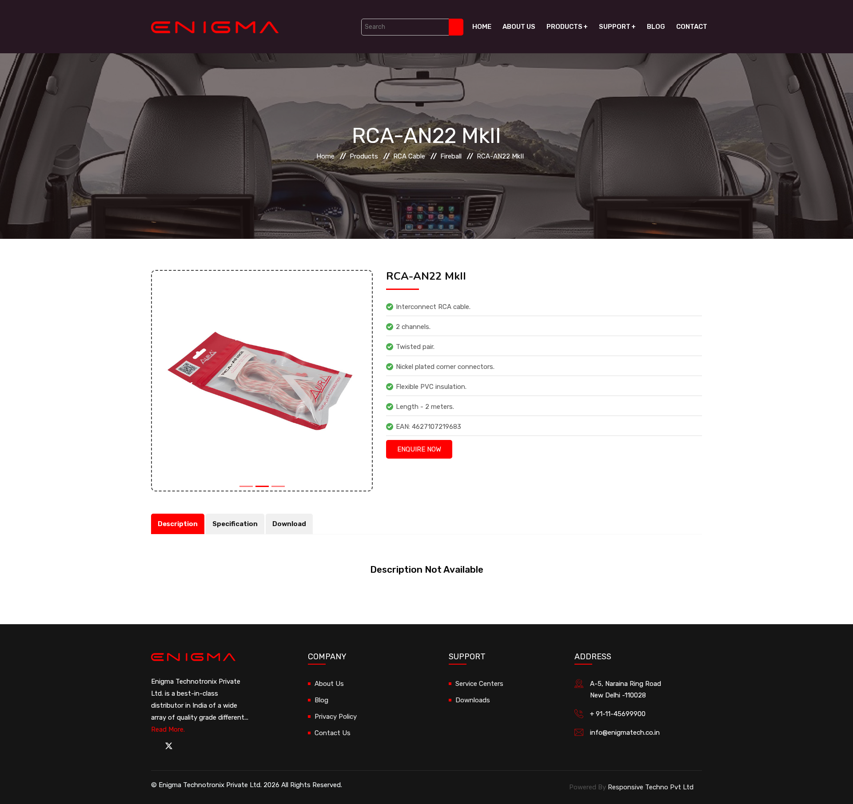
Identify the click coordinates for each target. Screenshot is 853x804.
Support (614, 27)
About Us (518, 27)
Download (289, 524)
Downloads (472, 700)
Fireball (451, 156)
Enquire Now (419, 449)
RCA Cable (409, 156)
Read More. (168, 729)
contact (691, 27)
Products (564, 27)
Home (481, 27)
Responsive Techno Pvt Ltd (651, 787)
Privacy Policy (336, 717)
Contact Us (333, 733)
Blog (656, 27)
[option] (262, 380)
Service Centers (479, 684)
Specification (235, 524)
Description (178, 524)
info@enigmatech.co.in (625, 733)
